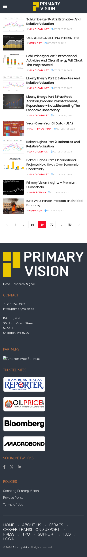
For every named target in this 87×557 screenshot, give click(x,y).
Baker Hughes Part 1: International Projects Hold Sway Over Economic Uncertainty (52, 164)
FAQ (67, 534)
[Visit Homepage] (46, 6)
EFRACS (56, 524)
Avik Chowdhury (39, 29)
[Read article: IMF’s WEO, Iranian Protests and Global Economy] (13, 206)
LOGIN (9, 538)
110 (70, 224)
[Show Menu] (5, 6)
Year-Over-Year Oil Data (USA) (49, 123)
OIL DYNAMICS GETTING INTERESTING (52, 37)
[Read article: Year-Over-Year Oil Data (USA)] (13, 128)
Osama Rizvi (35, 43)
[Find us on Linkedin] (19, 467)
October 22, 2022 (62, 115)
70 (51, 224)
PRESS (8, 534)
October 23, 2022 (62, 88)
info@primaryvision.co (18, 309)
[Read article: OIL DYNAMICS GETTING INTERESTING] (13, 43)
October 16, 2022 (56, 210)
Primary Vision (21, 547)
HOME (8, 524)
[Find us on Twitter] (12, 467)
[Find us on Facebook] (4, 467)
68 (32, 224)
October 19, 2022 (59, 192)
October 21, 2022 (65, 128)
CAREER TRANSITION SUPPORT (31, 529)
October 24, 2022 (56, 43)
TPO (26, 534)
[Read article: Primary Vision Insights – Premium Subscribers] (13, 187)
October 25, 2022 (62, 29)
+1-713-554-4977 (14, 304)
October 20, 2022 (62, 174)
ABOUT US (31, 524)
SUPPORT (46, 534)
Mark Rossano (37, 192)
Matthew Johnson (40, 128)
